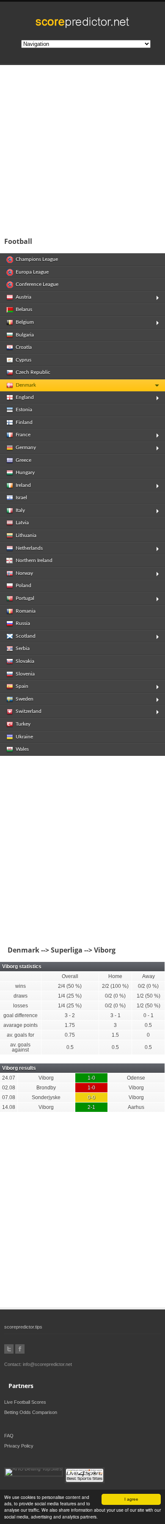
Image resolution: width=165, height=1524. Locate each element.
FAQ (9, 1435)
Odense (136, 1078)
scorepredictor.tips (23, 1326)
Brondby (46, 1088)
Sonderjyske (46, 1097)
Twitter (9, 1349)
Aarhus (136, 1107)
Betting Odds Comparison (30, 1412)
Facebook (20, 1349)
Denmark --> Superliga (43, 950)
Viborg (46, 1078)
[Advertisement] (82, 148)
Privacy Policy (18, 1445)
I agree (131, 1499)
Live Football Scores (25, 1402)
